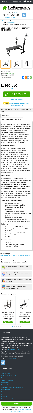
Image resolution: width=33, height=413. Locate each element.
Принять (16, 403)
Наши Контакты (5, 373)
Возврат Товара (5, 389)
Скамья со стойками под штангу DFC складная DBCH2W (25, 314)
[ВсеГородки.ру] (16, 8)
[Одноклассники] (26, 77)
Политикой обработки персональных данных (20, 410)
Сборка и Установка (7, 380)
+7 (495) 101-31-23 (11, 15)
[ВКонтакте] (23, 77)
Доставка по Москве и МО (9, 375)
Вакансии (4, 396)
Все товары (5, 21)
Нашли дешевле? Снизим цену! (10, 89)
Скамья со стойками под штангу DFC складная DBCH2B (8, 314)
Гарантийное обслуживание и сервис (12, 387)
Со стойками (11, 22)
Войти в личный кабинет (8, 399)
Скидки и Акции (5, 392)
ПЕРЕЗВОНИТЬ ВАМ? (11, 17)
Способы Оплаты (6, 385)
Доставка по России (7, 378)
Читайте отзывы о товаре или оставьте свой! (15, 255)
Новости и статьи (6, 382)
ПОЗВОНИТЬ (17, 2)
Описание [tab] (5, 115)
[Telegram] (28, 77)
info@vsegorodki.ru (10, 358)
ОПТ (2, 394)
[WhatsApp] (31, 77)
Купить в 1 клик (16, 99)
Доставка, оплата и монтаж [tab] (11, 119)
